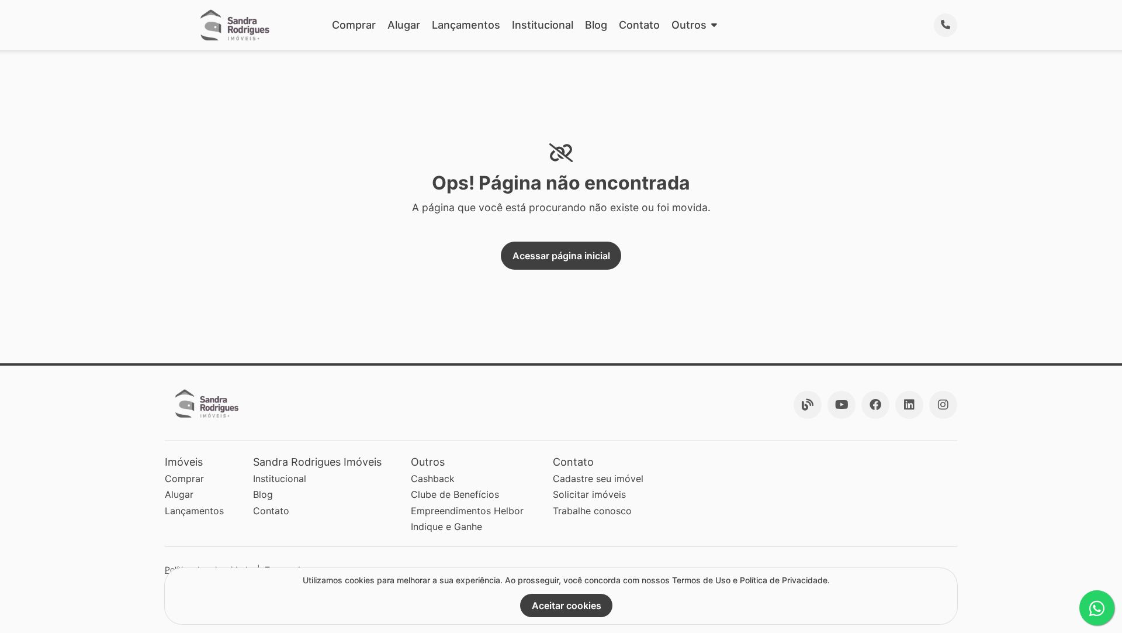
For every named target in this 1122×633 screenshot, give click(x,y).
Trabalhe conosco (592, 511)
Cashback (433, 478)
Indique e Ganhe (446, 526)
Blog (596, 25)
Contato (639, 25)
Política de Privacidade (783, 580)
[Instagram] (943, 405)
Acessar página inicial (561, 256)
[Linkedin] (909, 405)
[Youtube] (841, 405)
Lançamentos (466, 25)
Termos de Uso (701, 580)
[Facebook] (875, 405)
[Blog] (808, 405)
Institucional (542, 25)
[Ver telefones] (945, 25)
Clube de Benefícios (455, 494)
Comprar (354, 25)
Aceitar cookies (566, 605)
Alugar (403, 25)
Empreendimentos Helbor (467, 511)
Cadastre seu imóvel (598, 478)
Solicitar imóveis (589, 494)
